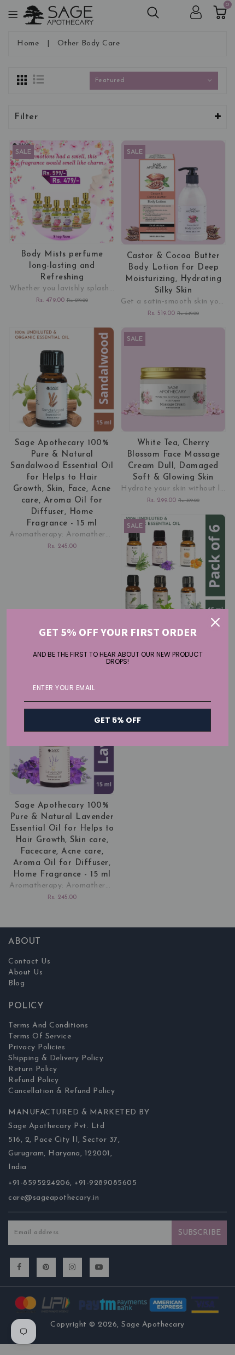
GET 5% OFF (117, 720)
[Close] (215, 622)
